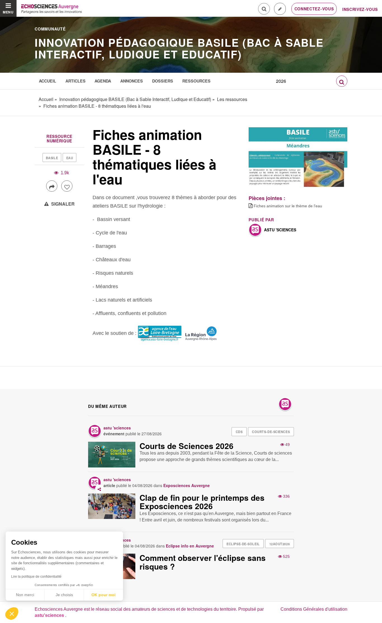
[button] (11, 613)
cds (239, 431)
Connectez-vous (314, 8)
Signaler (62, 204)
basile (52, 158)
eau (69, 158)
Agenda (103, 81)
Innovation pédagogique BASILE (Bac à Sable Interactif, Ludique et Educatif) (179, 48)
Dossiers (162, 81)
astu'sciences (50, 615)
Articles (75, 81)
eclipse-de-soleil (243, 544)
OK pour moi (103, 595)
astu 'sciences (280, 229)
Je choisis (64, 595)
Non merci (25, 595)
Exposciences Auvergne (186, 485)
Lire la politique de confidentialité (36, 577)
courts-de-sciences (271, 431)
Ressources (196, 81)
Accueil (47, 81)
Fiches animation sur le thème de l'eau (288, 206)
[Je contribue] (280, 9)
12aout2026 (279, 544)
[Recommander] (66, 186)
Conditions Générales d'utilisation (313, 609)
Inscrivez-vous (360, 9)
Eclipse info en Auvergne (190, 546)
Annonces (131, 81)
